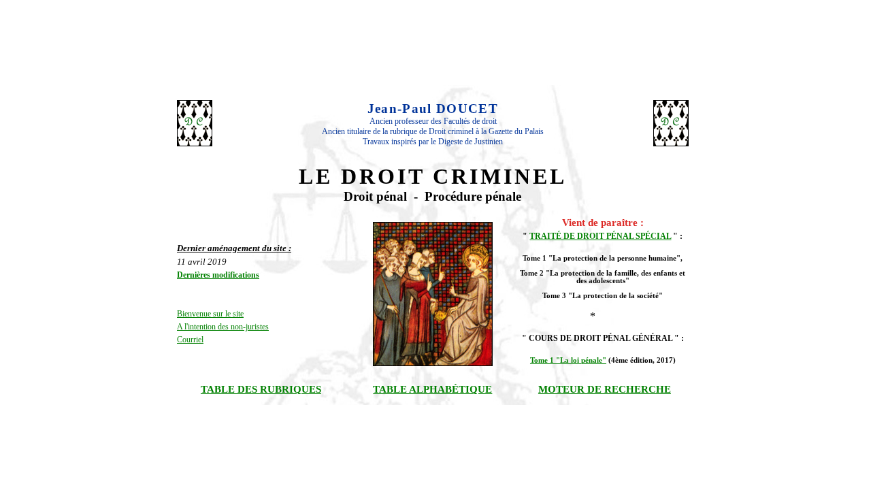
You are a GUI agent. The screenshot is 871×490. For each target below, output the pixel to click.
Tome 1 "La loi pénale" (568, 360)
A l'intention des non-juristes (223, 326)
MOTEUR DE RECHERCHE (604, 389)
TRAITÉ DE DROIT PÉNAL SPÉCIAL (600, 236)
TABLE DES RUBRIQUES (261, 389)
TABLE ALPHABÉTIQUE (432, 389)
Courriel (190, 339)
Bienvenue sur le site (210, 313)
